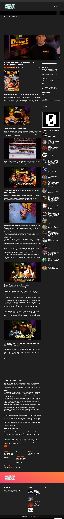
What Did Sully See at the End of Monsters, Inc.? (53, 268)
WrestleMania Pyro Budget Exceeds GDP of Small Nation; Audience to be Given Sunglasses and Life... (53, 261)
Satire (43, 101)
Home (7, 16)
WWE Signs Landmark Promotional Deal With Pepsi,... (34, 454)
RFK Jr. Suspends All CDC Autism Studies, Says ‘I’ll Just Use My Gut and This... (54, 214)
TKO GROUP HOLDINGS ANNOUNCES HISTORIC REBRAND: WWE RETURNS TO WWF (50, 71)
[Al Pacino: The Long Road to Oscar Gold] (30, 499)
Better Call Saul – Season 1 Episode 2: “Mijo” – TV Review (54, 221)
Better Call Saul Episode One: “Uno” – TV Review (53, 227)
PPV (10, 16)
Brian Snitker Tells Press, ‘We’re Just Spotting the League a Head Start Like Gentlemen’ (53, 191)
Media (43, 94)
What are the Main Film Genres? (53, 246)
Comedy (49, 140)
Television (44, 104)
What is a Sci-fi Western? (53, 240)
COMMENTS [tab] (56, 130)
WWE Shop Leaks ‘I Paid (36, 510)
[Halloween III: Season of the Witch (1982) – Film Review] (30, 505)
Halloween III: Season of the (37, 505)
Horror (49, 146)
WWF (14, 67)
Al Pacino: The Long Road (37, 500)
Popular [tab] (51, 130)
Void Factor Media (36, 516)
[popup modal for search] (58, 13)
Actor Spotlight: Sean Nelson (52, 177)
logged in (10, 467)
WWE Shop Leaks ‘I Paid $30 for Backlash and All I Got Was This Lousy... (53, 155)
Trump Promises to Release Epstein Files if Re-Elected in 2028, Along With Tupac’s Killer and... (54, 170)
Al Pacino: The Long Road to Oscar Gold (49, 74)
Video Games (44, 106)
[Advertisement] (32, 29)
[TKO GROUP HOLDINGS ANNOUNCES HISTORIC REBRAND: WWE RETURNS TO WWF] (30, 492)
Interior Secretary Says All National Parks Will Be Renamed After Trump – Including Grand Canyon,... (53, 184)
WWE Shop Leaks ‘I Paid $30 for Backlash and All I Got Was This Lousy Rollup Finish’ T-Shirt (50, 82)
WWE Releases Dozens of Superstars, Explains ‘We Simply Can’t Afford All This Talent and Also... (53, 199)
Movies (43, 96)
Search (55, 63)
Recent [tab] (45, 130)
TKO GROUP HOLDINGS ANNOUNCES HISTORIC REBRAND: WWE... (9, 459)
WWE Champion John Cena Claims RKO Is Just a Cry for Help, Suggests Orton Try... (54, 234)
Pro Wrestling (9, 67)
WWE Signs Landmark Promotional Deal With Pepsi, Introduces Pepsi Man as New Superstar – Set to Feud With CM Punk (50, 87)
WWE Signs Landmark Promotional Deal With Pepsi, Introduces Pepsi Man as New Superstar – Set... (53, 162)
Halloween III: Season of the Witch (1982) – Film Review (53, 148)
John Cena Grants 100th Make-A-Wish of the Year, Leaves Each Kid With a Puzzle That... (53, 253)
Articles (49, 159)
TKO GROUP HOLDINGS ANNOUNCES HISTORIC (37, 493)
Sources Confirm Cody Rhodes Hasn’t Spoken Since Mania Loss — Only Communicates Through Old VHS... (53, 207)
